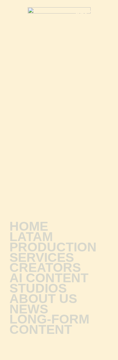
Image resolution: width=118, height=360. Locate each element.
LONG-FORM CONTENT (49, 324)
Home (28, 226)
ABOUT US (43, 299)
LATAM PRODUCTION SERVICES (53, 247)
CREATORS (45, 267)
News (28, 309)
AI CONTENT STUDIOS (48, 283)
